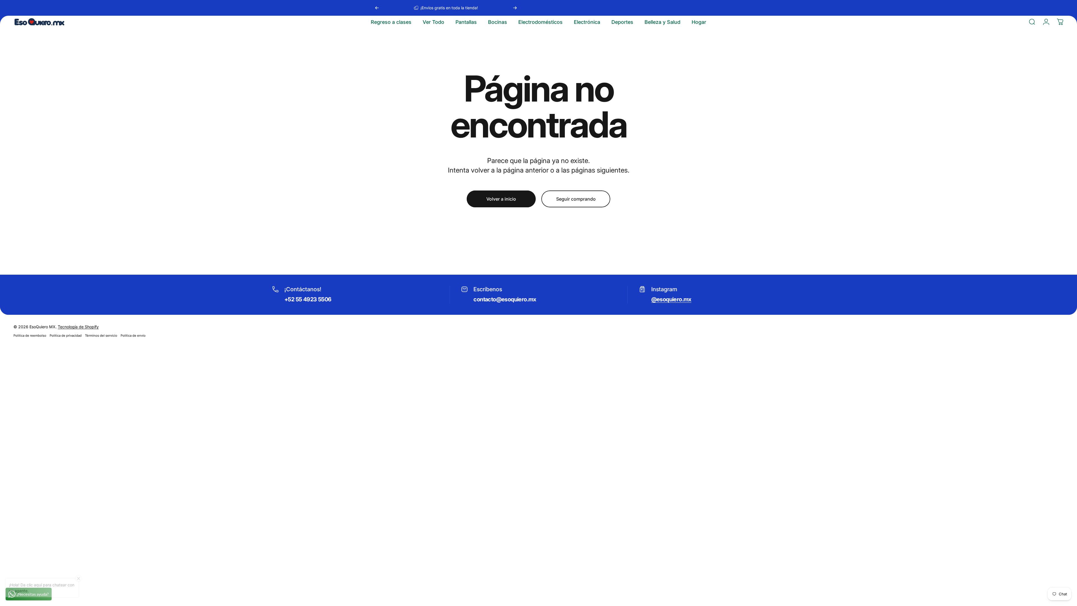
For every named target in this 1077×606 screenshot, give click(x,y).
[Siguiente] (515, 8)
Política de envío (133, 336)
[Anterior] (377, 8)
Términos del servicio (101, 336)
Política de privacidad (66, 336)
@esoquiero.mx (671, 299)
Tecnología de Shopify (78, 326)
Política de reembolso (29, 336)
